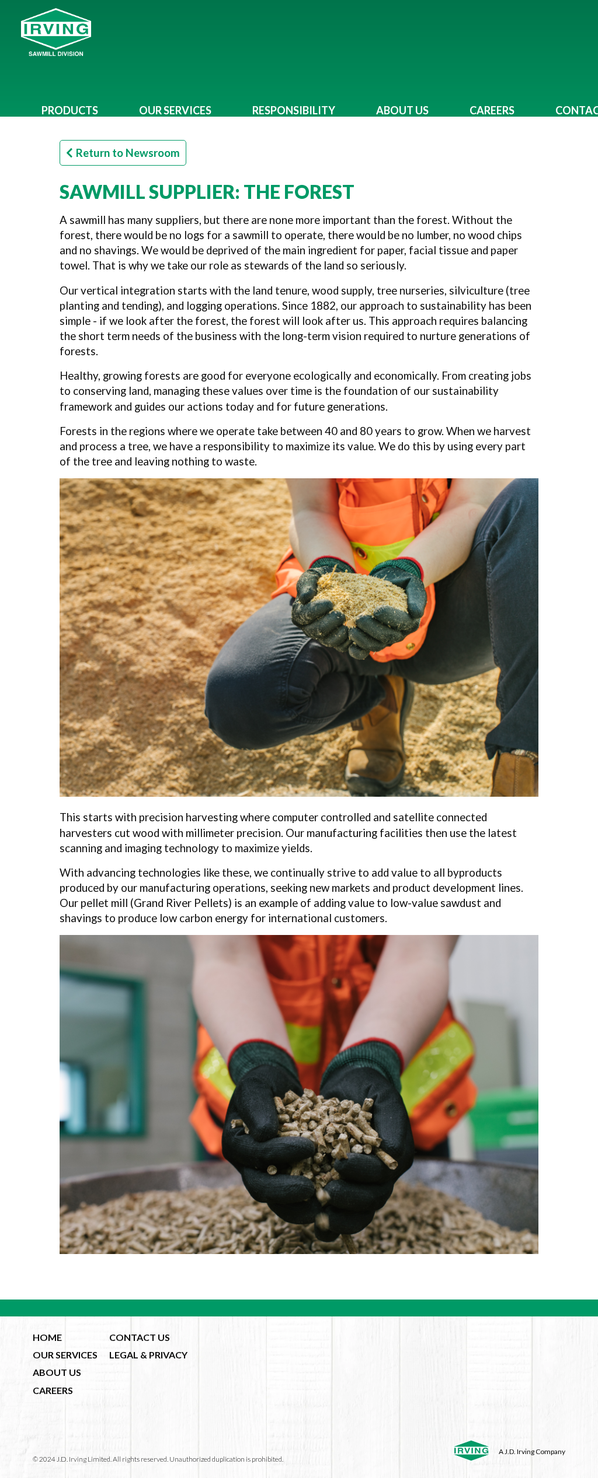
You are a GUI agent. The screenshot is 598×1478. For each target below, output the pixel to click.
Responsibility (293, 110)
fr (342, 153)
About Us (402, 110)
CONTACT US (139, 1337)
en (321, 153)
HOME (47, 1337)
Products (69, 110)
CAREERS (53, 1390)
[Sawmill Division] (299, 32)
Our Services (175, 110)
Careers (492, 110)
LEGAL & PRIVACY (148, 1354)
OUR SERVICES (65, 1354)
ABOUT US (57, 1372)
